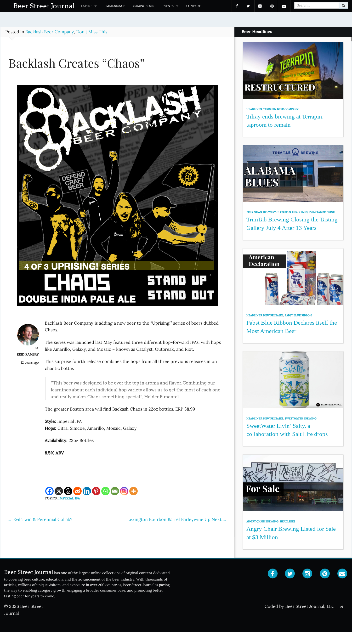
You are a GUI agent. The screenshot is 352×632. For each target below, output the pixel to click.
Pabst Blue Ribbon (298, 315)
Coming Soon (143, 6)
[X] (59, 491)
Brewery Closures (277, 212)
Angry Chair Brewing (262, 521)
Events (168, 6)
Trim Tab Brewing (322, 212)
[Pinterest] (96, 491)
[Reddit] (77, 491)
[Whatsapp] (105, 491)
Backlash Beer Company (49, 31)
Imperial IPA (69, 498)
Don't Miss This (91, 31)
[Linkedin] (87, 491)
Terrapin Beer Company (280, 109)
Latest (86, 6)
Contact (193, 6)
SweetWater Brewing (301, 418)
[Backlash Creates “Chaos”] (117, 198)
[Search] (343, 5)
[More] (133, 491)
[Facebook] (49, 491)
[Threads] (68, 491)
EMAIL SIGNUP (115, 6)
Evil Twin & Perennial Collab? (40, 519)
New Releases (273, 315)
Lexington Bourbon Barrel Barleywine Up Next (177, 519)
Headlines (254, 109)
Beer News (254, 212)
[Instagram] (124, 491)
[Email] (115, 491)
